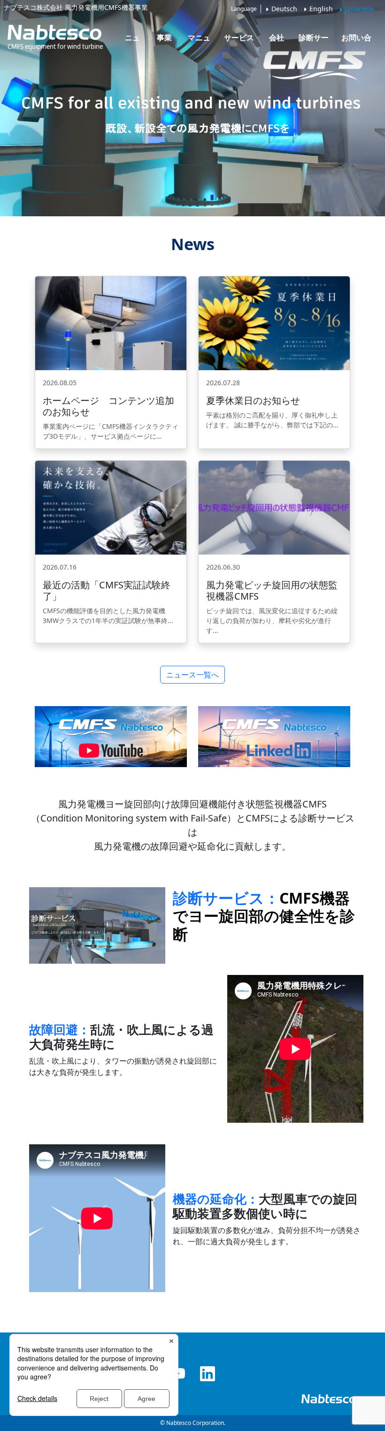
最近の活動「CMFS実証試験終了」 (106, 590)
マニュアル (199, 40)
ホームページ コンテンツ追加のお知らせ (108, 406)
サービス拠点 (239, 40)
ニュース (132, 40)
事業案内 (164, 40)
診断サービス (314, 40)
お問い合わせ (356, 40)
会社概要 (276, 40)
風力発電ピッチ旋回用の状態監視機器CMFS (272, 590)
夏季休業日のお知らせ (253, 400)
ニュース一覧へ (192, 675)
